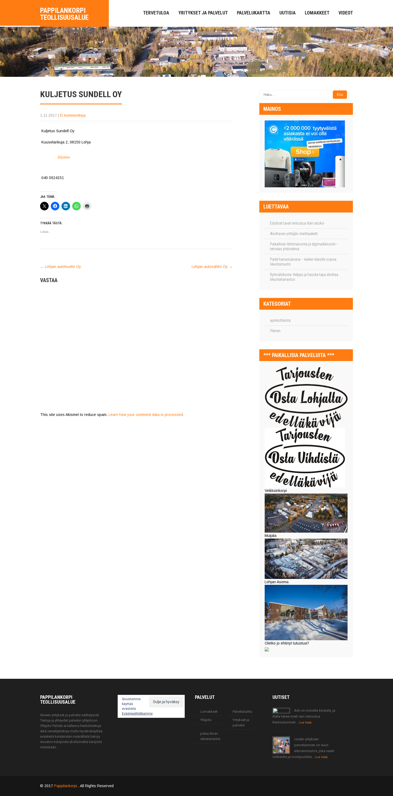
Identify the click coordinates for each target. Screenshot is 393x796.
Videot (345, 13)
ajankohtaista (280, 320)
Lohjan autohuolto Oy (60, 266)
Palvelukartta (253, 13)
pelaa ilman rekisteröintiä (210, 736)
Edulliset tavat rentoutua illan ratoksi (297, 223)
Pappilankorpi (66, 786)
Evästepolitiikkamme (137, 713)
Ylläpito (206, 720)
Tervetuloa (156, 13)
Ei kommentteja (73, 115)
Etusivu (63, 157)
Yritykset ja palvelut (203, 13)
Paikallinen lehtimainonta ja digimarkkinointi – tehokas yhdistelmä (304, 246)
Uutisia (287, 13)
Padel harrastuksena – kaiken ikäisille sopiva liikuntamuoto (303, 261)
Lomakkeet (317, 13)
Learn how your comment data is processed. (146, 414)
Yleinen (275, 331)
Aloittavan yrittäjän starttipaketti (294, 234)
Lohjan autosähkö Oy (212, 266)
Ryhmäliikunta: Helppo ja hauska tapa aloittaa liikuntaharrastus (304, 277)
